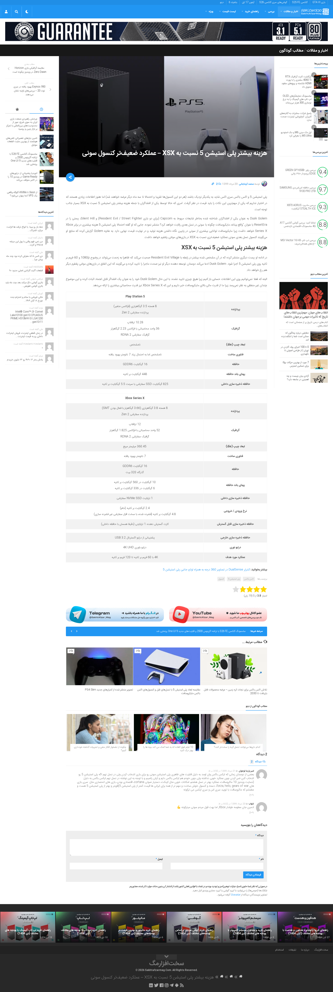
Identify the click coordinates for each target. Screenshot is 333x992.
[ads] (166, 31)
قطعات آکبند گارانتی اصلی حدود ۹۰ (26, 271)
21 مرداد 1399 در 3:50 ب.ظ (221, 771)
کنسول (221, 579)
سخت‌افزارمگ (321, 950)
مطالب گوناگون (291, 50)
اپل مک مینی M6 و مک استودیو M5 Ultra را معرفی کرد (296, 134)
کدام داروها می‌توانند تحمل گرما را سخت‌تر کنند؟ (237, 747)
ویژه (211, 11)
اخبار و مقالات (291, 11)
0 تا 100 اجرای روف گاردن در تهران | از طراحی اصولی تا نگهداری (295, 350)
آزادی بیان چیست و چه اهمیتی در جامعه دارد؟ (298, 378)
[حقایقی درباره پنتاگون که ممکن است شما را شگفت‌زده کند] (319, 336)
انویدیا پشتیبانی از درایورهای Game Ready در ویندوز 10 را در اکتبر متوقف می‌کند (206, 631)
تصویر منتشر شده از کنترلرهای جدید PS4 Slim (109, 690)
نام (261, 859)
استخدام (279, 950)
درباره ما (305, 950)
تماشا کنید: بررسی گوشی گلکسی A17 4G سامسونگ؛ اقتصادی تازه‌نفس (298, 225)
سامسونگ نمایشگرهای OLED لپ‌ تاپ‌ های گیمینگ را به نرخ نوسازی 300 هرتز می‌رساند (297, 99)
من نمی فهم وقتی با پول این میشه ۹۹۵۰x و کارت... (26, 243)
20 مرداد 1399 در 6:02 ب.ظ (232, 804)
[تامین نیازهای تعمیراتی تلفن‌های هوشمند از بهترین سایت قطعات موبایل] (47, 142)
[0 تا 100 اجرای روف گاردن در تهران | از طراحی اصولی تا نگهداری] (319, 350)
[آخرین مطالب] (41, 110)
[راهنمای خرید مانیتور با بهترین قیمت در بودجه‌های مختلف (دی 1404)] (138, 927)
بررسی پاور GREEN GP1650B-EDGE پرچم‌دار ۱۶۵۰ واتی (300, 172)
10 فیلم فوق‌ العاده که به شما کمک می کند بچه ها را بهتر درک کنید (168, 749)
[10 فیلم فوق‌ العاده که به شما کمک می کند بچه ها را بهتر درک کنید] (166, 732)
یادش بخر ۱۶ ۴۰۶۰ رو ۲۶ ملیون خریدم (25, 360)
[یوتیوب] (218, 614)
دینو (222, 2)
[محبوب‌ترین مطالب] (17, 110)
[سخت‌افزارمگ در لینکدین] (151, 985)
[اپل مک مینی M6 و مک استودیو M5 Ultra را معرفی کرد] (321, 134)
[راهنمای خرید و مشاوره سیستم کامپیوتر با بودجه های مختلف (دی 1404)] (249, 927)
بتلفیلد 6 (233, 2)
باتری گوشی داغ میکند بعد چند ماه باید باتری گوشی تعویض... (24, 284)
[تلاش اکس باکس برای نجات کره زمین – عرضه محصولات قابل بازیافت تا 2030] (233, 666)
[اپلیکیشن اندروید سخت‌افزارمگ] (176, 985)
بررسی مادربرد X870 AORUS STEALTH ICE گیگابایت (301, 207)
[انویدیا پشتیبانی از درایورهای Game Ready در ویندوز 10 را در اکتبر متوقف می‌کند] (47, 177)
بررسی (271, 11)
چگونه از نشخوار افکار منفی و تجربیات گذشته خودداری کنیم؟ (100, 749)
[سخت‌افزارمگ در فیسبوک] (161, 985)
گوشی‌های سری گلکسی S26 (273, 2)
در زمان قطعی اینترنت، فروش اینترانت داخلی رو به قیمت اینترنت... (24, 335)
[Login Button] (6, 11)
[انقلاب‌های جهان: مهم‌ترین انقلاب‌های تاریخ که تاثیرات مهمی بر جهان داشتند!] (303, 295)
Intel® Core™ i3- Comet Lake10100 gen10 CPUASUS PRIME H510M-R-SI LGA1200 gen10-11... (26, 317)
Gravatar (235, 895)
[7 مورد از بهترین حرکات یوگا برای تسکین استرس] (319, 364)
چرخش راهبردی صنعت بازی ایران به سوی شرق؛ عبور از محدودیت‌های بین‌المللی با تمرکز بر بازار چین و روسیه (21, 124)
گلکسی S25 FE (300, 2)
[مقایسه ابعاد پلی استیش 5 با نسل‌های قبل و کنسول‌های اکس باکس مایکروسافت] (166, 666)
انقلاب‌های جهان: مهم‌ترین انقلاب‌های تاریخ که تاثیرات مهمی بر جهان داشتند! (306, 314)
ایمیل (159, 859)
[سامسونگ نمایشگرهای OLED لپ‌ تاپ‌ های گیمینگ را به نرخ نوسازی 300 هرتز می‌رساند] (321, 99)
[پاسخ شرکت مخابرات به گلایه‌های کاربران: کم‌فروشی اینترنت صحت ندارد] (321, 117)
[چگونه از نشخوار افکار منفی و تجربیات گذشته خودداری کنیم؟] (99, 732)
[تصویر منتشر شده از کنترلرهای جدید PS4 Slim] (99, 666)
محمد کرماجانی (246, 184)
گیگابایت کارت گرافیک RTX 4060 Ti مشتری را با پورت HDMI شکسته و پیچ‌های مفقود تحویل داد (296, 82)
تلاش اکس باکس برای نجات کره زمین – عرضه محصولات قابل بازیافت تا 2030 (235, 692)
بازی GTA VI (319, 2)
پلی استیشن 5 (234, 579)
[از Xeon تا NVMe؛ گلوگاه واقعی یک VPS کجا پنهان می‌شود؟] (47, 194)
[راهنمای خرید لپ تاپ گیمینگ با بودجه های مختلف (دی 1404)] (27, 927)
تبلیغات (292, 950)
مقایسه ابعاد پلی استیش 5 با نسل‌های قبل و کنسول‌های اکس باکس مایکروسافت (168, 692)
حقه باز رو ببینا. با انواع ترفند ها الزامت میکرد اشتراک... (24, 229)
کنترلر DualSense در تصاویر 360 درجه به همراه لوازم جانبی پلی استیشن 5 (206, 569)
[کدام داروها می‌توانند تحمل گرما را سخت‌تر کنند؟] (233, 732)
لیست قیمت (229, 11)
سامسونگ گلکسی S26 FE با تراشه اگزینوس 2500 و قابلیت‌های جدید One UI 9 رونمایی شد (23, 159)
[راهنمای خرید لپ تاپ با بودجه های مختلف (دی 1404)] (83, 927)
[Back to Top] (166, 957)
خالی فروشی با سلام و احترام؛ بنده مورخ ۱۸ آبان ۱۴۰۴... (26, 299)
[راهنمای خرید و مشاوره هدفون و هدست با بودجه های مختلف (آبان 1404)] (305, 927)
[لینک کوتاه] (213, 184)
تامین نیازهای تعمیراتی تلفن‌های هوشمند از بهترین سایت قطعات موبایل (21, 141)
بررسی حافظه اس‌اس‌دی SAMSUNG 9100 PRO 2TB (298, 190)
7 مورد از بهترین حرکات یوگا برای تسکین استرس (296, 364)
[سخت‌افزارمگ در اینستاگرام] (166, 985)
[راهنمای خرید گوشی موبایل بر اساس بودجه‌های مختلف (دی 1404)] (194, 927)
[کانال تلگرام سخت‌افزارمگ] (171, 985)
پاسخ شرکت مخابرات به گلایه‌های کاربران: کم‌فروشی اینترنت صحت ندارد (295, 116)
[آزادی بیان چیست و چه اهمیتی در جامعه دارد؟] (319, 378)
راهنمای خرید (252, 11)
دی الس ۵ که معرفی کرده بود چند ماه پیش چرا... (24, 258)
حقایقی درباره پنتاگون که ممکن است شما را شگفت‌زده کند (295, 336)
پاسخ (251, 795)
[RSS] (182, 985)
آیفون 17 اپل (248, 2)
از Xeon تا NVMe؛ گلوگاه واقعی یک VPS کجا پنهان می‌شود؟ (22, 194)
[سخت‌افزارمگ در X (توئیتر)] (156, 985)
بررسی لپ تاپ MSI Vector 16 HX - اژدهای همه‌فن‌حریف (298, 242)
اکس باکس (249, 579)
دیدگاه (256, 762)
